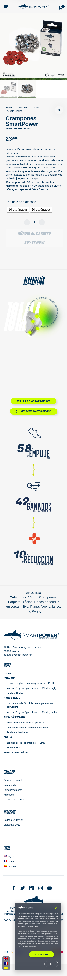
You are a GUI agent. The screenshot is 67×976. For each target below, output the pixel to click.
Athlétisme (14, 717)
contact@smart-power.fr (18, 654)
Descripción (33, 281)
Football (12, 698)
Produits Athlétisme (17, 732)
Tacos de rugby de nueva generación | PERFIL (32, 683)
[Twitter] (22, 888)
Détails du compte (13, 780)
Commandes (10, 785)
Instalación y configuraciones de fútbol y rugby (32, 688)
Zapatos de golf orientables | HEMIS (26, 742)
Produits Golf (14, 747)
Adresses (9, 794)
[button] (56, 907)
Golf (8, 737)
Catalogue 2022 (12, 824)
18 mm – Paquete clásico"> (59, 110)
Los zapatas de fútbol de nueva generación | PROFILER (30, 705)
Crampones (22, 107)
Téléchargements (13, 790)
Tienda (7, 673)
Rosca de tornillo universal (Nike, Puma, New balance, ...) (33, 606)
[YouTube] (49, 888)
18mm (35, 107)
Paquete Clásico (14, 111)
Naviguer (7, 664)
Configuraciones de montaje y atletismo (28, 727)
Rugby (36, 611)
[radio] (18, 209)
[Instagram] (40, 888)
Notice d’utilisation (13, 820)
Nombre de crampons (21, 202)
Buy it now (34, 242)
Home (9, 107)
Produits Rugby (15, 693)
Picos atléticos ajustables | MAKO (25, 722)
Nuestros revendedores (16, 752)
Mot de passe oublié (14, 799)
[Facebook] (14, 888)
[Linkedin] (31, 888)
